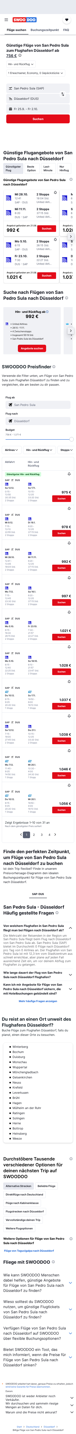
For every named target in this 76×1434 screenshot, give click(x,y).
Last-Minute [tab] (48, 168)
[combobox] (41, 404)
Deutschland (32, 1426)
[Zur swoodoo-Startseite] (25, 19)
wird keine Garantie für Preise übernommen (28, 1386)
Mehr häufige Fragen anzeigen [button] (38, 1001)
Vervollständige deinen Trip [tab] (23, 1219)
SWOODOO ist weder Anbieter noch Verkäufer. (30, 1398)
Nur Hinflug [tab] (64, 168)
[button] (6, 20)
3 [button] (42, 835)
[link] (32, 348)
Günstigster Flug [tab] (13, 168)
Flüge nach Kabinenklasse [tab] (22, 1202)
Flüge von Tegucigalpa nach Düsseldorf (29, 1250)
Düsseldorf (49, 1426)
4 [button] (49, 835)
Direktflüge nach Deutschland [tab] (24, 1194)
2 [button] (34, 835)
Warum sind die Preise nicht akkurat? (31, 1412)
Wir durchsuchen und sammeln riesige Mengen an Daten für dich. (32, 1405)
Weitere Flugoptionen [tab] (19, 1228)
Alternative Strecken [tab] (18, 1186)
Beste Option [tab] (31, 168)
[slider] (71, 439)
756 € (11, 55)
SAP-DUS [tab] (38, 894)
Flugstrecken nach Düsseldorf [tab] (25, 1211)
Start (19, 1426)
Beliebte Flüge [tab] (46, 1186)
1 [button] (26, 835)
